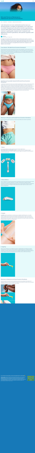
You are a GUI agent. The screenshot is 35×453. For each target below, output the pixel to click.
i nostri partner (3, 377)
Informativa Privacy (5, 379)
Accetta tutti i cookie (31, 376)
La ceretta (2, 215)
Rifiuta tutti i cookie (31, 378)
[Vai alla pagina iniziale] (2, 1)
